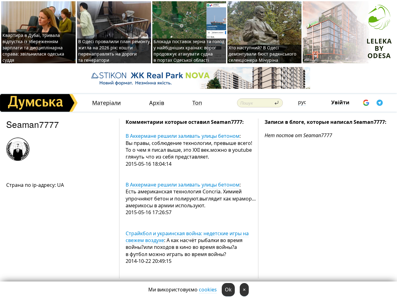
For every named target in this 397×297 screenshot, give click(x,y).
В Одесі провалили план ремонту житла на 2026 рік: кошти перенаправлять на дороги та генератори (114, 50)
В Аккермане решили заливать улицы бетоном (182, 136)
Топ (197, 103)
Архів (156, 103)
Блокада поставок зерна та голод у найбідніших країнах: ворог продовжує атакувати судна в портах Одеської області (189, 50)
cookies (208, 289)
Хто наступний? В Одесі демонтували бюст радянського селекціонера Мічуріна (262, 54)
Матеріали (106, 103)
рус (302, 102)
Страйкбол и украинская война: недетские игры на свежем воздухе (187, 237)
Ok (228, 289)
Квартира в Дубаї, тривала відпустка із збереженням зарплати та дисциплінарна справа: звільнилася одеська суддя (33, 47)
